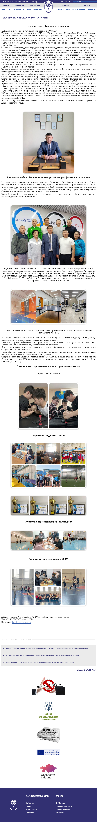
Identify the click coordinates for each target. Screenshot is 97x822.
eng (69, 1)
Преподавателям (33, 9)
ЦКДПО (90, 9)
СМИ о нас (60, 803)
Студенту (4, 9)
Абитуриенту (17, 9)
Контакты (60, 813)
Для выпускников (63, 810)
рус (66, 1)
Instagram (30, 803)
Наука (86, 5)
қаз (62, 1)
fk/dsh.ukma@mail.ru (21, 622)
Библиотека (19, 5)
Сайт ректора (35, 5)
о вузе (5, 5)
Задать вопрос (86, 669)
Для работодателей (64, 806)
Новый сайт (65, 5)
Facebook (30, 813)
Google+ (29, 806)
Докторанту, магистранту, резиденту (70, 9)
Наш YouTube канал (34, 810)
